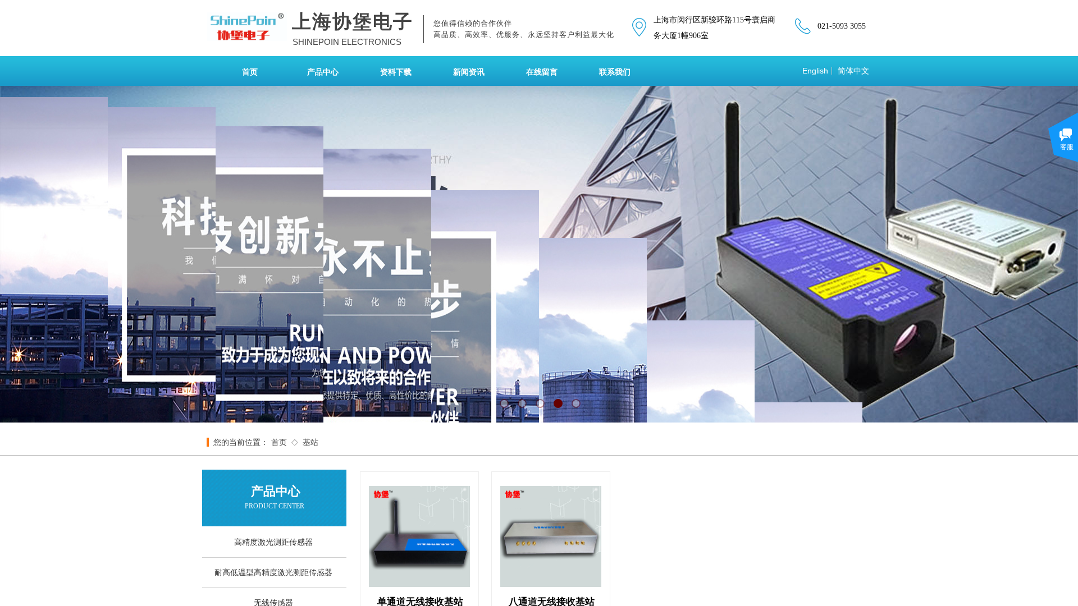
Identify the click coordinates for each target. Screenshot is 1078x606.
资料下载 (396, 72)
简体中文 (853, 71)
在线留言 (542, 72)
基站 (310, 442)
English (815, 71)
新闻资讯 (469, 72)
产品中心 (323, 72)
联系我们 (615, 72)
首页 (250, 72)
